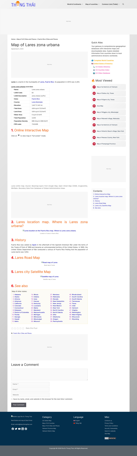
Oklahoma (56, 317)
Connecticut (19, 308)
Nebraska (56, 297)
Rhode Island (76, 294)
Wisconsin (76, 317)
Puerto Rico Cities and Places (48, 39)
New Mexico (57, 306)
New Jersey (57, 303)
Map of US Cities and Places (26, 39)
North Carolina (58, 310)
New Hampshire (58, 301)
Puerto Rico (36, 99)
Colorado (18, 306)
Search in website (110, 431)
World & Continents (74, 4)
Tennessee (76, 301)
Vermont (75, 308)
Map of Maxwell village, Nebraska (108, 118)
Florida (17, 315)
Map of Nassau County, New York (108, 137)
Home (13, 39)
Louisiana (37, 306)
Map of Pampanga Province (106, 144)
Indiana (36, 297)
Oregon (55, 319)
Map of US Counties (48, 423)
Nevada (55, 299)
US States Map (46, 420)
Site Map (107, 433)
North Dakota (58, 312)
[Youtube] (19, 429)
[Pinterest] (25, 429)
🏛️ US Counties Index (101, 70)
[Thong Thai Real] (23, 3)
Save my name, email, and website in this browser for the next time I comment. (43, 399)
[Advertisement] (68, 22)
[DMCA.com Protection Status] (110, 439)
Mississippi (38, 319)
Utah (73, 306)
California (18, 303)
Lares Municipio (37, 102)
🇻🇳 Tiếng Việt (77, 423)
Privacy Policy (109, 423)
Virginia (74, 310)
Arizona (17, 299)
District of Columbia (22, 312)
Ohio (54, 315)
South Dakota (77, 299)
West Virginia (76, 315)
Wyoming (75, 319)
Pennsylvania (57, 321)
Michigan (37, 315)
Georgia (17, 317)
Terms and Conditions (111, 426)
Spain (34, 245)
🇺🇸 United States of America (101, 64)
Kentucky (37, 303)
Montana (56, 294)
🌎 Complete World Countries (102, 60)
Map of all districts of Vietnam (107, 87)
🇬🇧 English (76, 420)
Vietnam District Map (48, 431)
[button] (123, 4)
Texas (74, 303)
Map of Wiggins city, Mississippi (107, 112)
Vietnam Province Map (49, 428)
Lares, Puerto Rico (47, 82)
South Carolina (77, 297)
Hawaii (17, 319)
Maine (36, 308)
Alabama (18, 294)
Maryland (37, 310)
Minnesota (37, 317)
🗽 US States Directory (101, 67)
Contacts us (108, 420)
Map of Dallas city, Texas (105, 93)
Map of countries (91, 4)
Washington (76, 312)
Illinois (36, 294)
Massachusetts (39, 312)
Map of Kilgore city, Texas (105, 99)
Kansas (36, 301)
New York (56, 308)
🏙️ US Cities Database (101, 73)
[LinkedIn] (22, 429)
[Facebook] (12, 429)
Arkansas (18, 301)
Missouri (37, 321)
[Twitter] (16, 429)
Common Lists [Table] (110, 4)
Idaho (17, 321)
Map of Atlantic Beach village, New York (110, 131)
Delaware (18, 310)
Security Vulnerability (111, 428)
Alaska (17, 297)
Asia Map (100, 106)
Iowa (35, 299)
